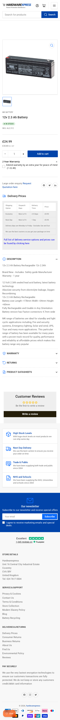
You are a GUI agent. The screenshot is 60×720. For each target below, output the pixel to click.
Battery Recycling (11, 618)
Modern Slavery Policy (13, 610)
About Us (7, 645)
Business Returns (11, 641)
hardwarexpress (33, 706)
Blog (4, 614)
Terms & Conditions (12, 601)
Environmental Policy (13, 653)
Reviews (6, 657)
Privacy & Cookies (11, 593)
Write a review (30, 414)
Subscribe (50, 516)
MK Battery (7, 112)
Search (51, 14)
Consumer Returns (11, 637)
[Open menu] (54, 5)
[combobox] (30, 14)
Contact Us (8, 597)
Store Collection (10, 606)
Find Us (6, 649)
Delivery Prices (10, 633)
